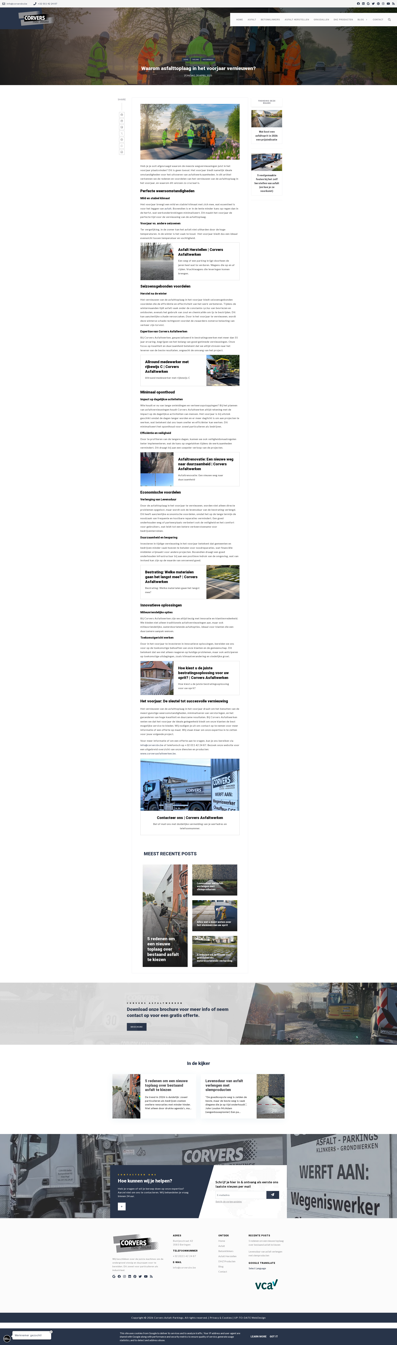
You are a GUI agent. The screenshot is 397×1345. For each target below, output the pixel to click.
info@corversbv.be (151, 745)
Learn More (259, 1336)
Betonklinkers (225, 1251)
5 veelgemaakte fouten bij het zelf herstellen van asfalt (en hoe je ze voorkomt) (266, 183)
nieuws (195, 59)
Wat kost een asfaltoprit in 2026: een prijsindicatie (266, 135)
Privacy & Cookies (221, 1317)
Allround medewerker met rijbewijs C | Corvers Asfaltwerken (167, 367)
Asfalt (221, 1245)
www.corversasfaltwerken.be (158, 753)
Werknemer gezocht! (28, 1334)
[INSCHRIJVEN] (272, 1195)
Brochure (137, 1027)
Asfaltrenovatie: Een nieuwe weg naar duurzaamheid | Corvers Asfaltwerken (205, 464)
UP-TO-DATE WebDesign (250, 1317)
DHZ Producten (226, 1261)
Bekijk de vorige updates (229, 1201)
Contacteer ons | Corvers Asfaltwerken (190, 818)
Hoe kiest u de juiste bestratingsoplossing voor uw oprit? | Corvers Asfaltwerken (203, 673)
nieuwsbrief (208, 59)
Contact (222, 1271)
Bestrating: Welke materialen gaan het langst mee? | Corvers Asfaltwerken (171, 577)
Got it (274, 1336)
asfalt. (168, 208)
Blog (220, 1266)
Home (185, 59)
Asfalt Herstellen (227, 1256)
